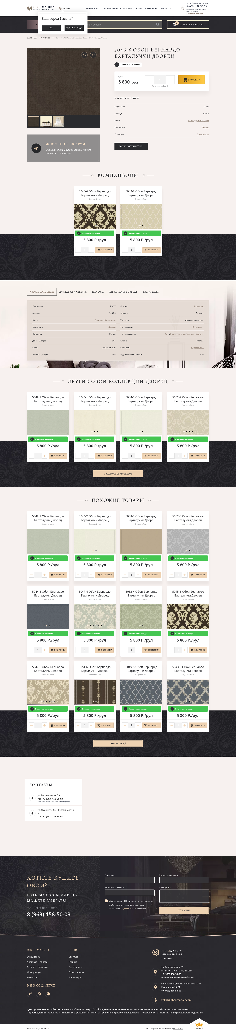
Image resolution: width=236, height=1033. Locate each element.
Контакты (166, 8)
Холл (167, 333)
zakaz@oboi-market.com (197, 3)
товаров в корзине (192, 24)
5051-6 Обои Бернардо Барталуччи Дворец (95, 669)
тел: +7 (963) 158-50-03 (50, 798)
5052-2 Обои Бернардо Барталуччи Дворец (188, 399)
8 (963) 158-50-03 (196, 6)
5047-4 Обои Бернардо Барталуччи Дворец (95, 593)
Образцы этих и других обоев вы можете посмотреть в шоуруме (68, 151)
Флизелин (199, 306)
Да (51, 27)
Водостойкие (203, 134)
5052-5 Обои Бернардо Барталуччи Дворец (188, 518)
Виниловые (198, 327)
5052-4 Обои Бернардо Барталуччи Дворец (141, 593)
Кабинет (200, 333)
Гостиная (181, 333)
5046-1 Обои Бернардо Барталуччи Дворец (95, 399)
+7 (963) (171, 974)
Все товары (75, 977)
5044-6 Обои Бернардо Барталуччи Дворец (48, 593)
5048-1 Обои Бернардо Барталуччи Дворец (48, 399)
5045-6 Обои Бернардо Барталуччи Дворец (95, 193)
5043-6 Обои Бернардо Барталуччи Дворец (188, 669)
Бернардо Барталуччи (198, 120)
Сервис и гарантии (132, 8)
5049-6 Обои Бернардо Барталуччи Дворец (141, 669)
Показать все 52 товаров (118, 473)
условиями (128, 908)
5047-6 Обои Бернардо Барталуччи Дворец (48, 669)
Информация (151, 8)
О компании (92, 8)
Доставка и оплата (111, 8)
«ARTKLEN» (178, 1028)
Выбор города (74, 27)
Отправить (184, 910)
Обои (46, 37)
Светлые (73, 956)
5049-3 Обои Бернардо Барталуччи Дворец (141, 193)
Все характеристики (131, 146)
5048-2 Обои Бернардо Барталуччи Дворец (141, 518)
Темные (73, 961)
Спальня (190, 333)
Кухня (173, 333)
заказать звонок (194, 13)
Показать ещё (118, 743)
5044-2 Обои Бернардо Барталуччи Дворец (141, 399)
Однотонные (76, 967)
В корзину (194, 79)
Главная (32, 37)
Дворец (205, 127)
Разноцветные (77, 972)
